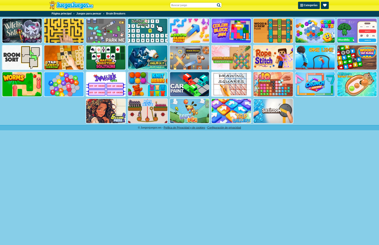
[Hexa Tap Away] (64, 84)
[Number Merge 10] (147, 30)
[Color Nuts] (315, 30)
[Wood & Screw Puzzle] (273, 30)
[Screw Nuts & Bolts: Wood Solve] (231, 57)
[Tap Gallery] (231, 111)
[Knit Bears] (147, 84)
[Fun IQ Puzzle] (273, 84)
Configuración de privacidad (224, 127)
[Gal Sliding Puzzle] (106, 111)
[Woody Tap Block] (357, 57)
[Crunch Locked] (315, 84)
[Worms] (22, 84)
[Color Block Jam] (231, 30)
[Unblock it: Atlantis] (147, 57)
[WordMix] (357, 30)
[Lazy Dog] (189, 111)
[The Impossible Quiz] (106, 84)
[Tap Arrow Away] (64, 57)
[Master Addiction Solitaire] (106, 57)
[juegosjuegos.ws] (71, 5)
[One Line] (315, 57)
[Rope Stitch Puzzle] (273, 57)
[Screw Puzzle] (189, 57)
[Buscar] (219, 5)
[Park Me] (106, 30)
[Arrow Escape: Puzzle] (64, 30)
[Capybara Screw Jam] (357, 84)
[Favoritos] (325, 5)
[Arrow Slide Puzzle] (189, 30)
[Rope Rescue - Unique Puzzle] (147, 111)
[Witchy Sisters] (22, 30)
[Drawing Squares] (231, 84)
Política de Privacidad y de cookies (184, 127)
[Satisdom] (273, 111)
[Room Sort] (22, 57)
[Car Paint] (189, 84)
